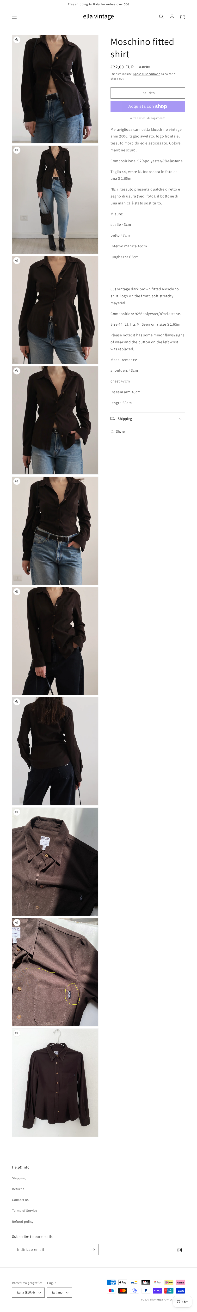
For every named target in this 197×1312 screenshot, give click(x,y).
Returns (18, 1189)
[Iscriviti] (93, 1249)
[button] (14, 17)
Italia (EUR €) (26, 1292)
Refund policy (22, 1221)
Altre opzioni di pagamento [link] (148, 118)
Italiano (57, 1292)
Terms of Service (24, 1210)
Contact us (20, 1200)
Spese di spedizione (146, 74)
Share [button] (120, 431)
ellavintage (156, 1299)
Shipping (19, 1178)
